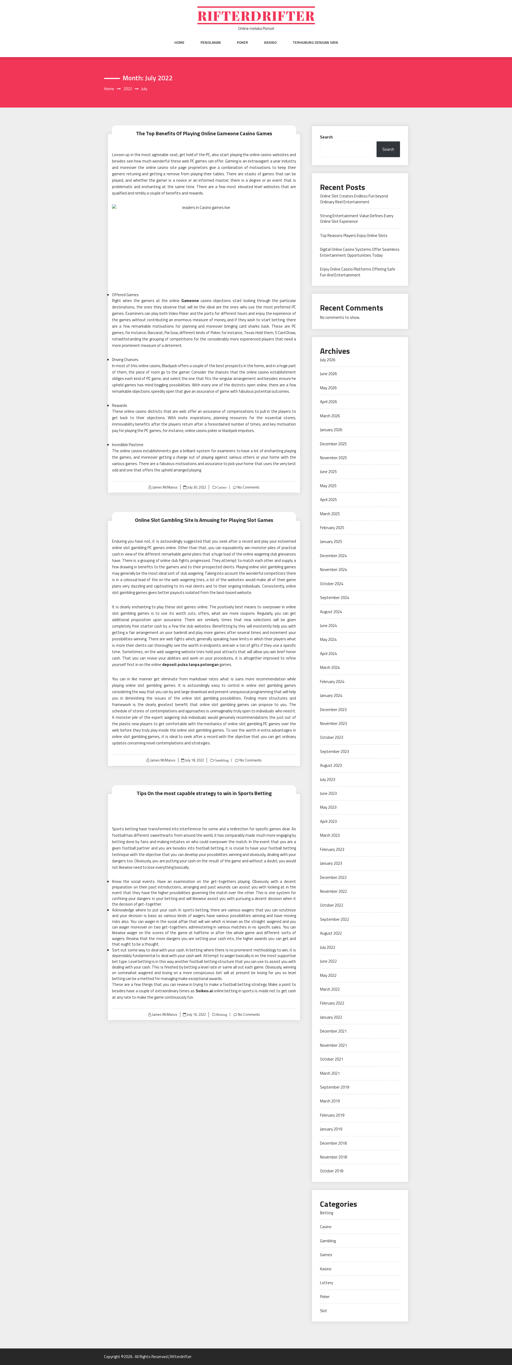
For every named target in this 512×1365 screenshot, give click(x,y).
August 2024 (331, 612)
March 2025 (330, 514)
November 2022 (333, 891)
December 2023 (333, 710)
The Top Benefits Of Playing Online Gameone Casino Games (204, 133)
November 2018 (333, 1157)
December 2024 (333, 556)
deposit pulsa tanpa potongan (190, 664)
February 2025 (332, 528)
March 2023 (330, 835)
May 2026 (328, 388)
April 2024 (328, 653)
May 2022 (328, 975)
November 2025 (333, 458)
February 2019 (332, 1115)
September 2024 (334, 597)
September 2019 (334, 1087)
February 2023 (332, 849)
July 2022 (327, 947)
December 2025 (333, 444)
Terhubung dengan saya (315, 42)
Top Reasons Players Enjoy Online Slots (353, 235)
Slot (323, 1311)
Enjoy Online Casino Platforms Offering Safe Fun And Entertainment (357, 272)
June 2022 (328, 961)
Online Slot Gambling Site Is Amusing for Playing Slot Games (204, 520)
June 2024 (328, 625)
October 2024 (331, 584)
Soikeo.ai (204, 991)
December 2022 (333, 877)
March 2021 (330, 1073)
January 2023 (331, 863)
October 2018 (331, 1171)
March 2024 (330, 667)
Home (179, 42)
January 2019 (331, 1129)
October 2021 (331, 1059)
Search (326, 137)
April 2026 (328, 402)
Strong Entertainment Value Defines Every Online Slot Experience (356, 218)
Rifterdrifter (256, 15)
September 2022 (334, 919)
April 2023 (328, 821)
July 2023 (327, 779)
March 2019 (330, 1101)
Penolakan (211, 42)
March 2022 (330, 989)
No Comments (248, 487)
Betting (221, 1014)
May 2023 (328, 807)
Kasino (270, 42)
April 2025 (328, 500)
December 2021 (333, 1031)
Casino (221, 487)
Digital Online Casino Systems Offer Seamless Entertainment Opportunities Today (359, 252)
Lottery (326, 1283)
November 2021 (333, 1045)
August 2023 (331, 765)
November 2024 (333, 569)
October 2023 (331, 737)
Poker (242, 42)
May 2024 (328, 639)
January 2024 (331, 695)
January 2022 (331, 1017)
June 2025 (328, 472)
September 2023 (334, 751)
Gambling (221, 760)
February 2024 (332, 681)
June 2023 (328, 793)
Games (326, 1255)
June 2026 (328, 374)
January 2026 (331, 430)
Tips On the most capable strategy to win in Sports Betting (204, 793)
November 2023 (333, 723)
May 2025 (328, 486)
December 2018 (333, 1143)
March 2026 (330, 416)
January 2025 (331, 541)
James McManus (165, 487)
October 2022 (331, 905)
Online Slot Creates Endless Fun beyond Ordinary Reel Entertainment (354, 199)
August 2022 (331, 933)
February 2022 (332, 1003)
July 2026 (327, 360)
